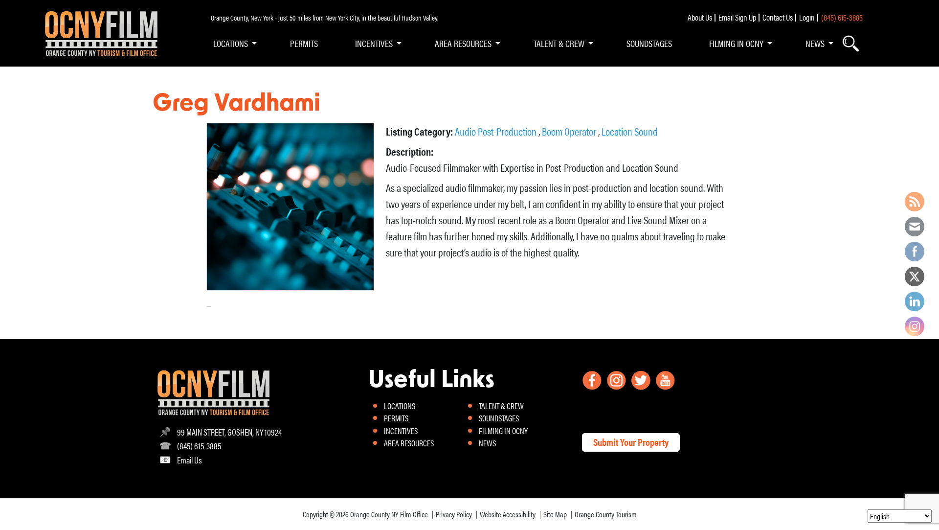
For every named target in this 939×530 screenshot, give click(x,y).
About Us (700, 17)
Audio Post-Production (496, 130)
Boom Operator (570, 130)
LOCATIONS (230, 43)
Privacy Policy (454, 514)
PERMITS (304, 43)
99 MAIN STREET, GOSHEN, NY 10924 (229, 432)
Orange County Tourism (606, 514)
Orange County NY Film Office (389, 514)
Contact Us (777, 17)
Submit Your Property (631, 442)
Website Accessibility (508, 514)
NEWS (815, 43)
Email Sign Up (737, 17)
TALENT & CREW (559, 43)
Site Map (555, 514)
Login (807, 17)
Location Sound (630, 130)
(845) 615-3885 (842, 17)
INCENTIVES (374, 43)
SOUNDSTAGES (649, 43)
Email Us (189, 460)
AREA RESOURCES (463, 43)
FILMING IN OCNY (736, 43)
